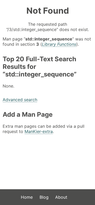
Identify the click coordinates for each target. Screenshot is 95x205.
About (61, 197)
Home (27, 197)
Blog (44, 197)
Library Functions (59, 44)
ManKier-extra (39, 131)
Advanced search (20, 99)
